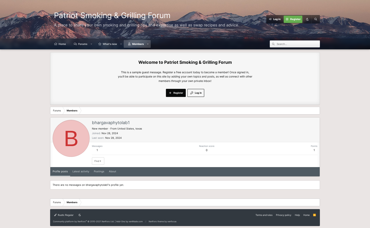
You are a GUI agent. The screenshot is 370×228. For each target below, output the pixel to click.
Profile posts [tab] (60, 171)
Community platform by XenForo (83, 221)
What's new (110, 43)
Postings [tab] (99, 171)
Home (62, 43)
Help (297, 215)
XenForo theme (156, 221)
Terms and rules (264, 215)
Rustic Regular (65, 215)
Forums (82, 43)
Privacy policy (283, 215)
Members (138, 43)
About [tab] (112, 171)
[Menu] (254, 19)
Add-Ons (120, 221)
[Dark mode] (307, 19)
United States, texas (129, 128)
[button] (91, 44)
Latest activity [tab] (80, 171)
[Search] (315, 19)
